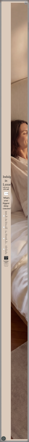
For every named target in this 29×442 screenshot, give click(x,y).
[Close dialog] (26, 3)
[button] (3, 438)
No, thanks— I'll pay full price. (6, 261)
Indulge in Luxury (6, 258)
